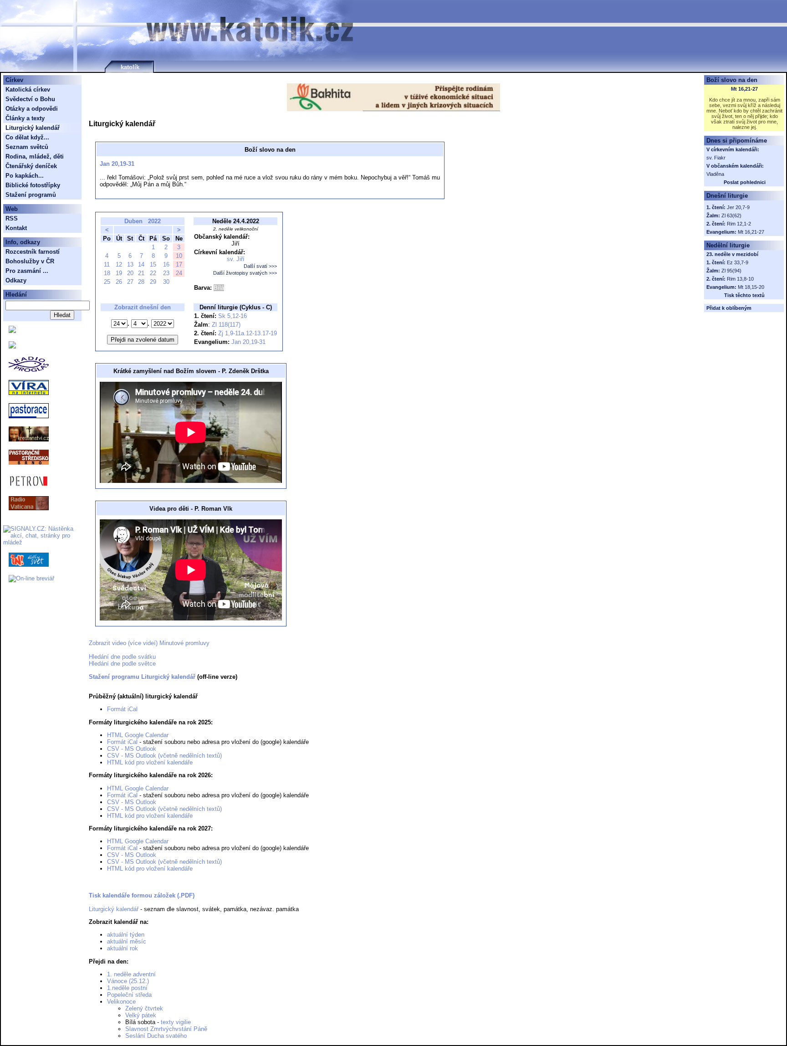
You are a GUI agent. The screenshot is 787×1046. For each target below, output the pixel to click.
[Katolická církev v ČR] (12, 331)
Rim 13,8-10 (740, 279)
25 (107, 281)
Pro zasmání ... (26, 270)
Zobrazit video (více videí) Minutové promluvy (149, 643)
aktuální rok (122, 948)
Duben (133, 221)
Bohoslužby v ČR (29, 261)
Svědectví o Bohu (30, 99)
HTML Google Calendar (138, 735)
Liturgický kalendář (113, 909)
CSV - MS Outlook (131, 748)
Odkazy (15, 280)
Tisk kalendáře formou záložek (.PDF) (141, 895)
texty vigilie (176, 1022)
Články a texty (25, 118)
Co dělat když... (27, 137)
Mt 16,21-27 (744, 89)
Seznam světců (26, 147)
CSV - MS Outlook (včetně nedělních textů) (164, 755)
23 (166, 273)
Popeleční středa (129, 994)
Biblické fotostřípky (32, 185)
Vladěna (715, 174)
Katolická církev (27, 89)
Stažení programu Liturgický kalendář (142, 676)
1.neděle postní (127, 987)
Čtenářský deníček (31, 166)
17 (179, 264)
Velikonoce (121, 1001)
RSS (11, 218)
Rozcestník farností (32, 251)
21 (141, 273)
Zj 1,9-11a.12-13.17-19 (247, 333)
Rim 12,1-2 (739, 223)
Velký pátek (140, 1015)
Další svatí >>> (260, 266)
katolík (130, 67)
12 (119, 264)
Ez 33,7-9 (737, 262)
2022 (154, 221)
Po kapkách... (24, 175)
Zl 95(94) (731, 270)
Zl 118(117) (226, 324)
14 (141, 264)
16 (166, 264)
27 (130, 281)
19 (119, 273)
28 (141, 281)
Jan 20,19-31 (117, 163)
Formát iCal (122, 709)
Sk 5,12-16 (232, 316)
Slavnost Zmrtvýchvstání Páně (166, 1028)
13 (130, 264)
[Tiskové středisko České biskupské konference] (12, 346)
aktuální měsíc (126, 941)
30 (166, 281)
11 (107, 264)
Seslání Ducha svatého (156, 1035)
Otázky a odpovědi (31, 108)
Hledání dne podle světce (122, 663)
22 (153, 273)
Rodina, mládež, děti (34, 156)
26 (119, 281)
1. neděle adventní (131, 974)
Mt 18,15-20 (751, 287)
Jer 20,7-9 (738, 207)
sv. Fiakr (716, 157)
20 (130, 273)
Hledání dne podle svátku (122, 656)
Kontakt (16, 228)
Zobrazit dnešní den (142, 307)
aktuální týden (125, 934)
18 (107, 273)
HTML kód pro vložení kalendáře (150, 762)
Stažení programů (30, 194)
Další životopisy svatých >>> (245, 273)
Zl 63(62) (731, 215)
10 (179, 255)
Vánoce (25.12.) (128, 981)
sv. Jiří (236, 259)
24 (179, 273)
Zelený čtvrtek (144, 1008)
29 (153, 281)
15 (153, 264)
